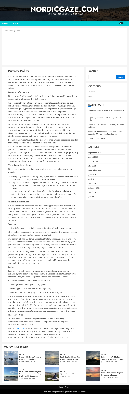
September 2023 (94, 153)
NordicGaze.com (64, 9)
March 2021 (92, 183)
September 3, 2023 (68, 362)
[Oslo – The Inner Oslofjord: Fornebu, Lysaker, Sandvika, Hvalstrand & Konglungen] (11, 374)
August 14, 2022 (26, 379)
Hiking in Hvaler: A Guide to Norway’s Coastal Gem (30, 358)
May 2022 (92, 166)
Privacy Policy (64, 387)
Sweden (14, 23)
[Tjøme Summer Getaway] (52, 374)
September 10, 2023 (27, 362)
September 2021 (94, 170)
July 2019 (91, 197)
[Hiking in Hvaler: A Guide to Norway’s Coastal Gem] (11, 358)
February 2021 (94, 188)
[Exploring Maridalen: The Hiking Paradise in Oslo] (52, 358)
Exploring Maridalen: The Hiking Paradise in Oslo (70, 358)
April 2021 (92, 179)
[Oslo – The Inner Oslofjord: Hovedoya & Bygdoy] (93, 374)
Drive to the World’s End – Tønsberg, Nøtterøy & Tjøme (112, 358)
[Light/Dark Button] (121, 23)
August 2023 (93, 157)
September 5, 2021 (108, 378)
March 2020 (92, 192)
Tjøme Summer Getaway (97, 138)
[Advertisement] (64, 48)
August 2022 (93, 161)
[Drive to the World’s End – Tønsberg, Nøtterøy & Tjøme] (93, 358)
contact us (20, 328)
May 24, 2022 (66, 377)
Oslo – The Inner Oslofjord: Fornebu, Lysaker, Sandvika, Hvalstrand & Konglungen (30, 373)
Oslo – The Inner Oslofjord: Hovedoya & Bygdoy (112, 374)
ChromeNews (71, 391)
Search (93, 71)
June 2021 (92, 175)
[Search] (125, 23)
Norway (5, 23)
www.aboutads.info (52, 197)
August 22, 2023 (108, 362)
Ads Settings (67, 191)
